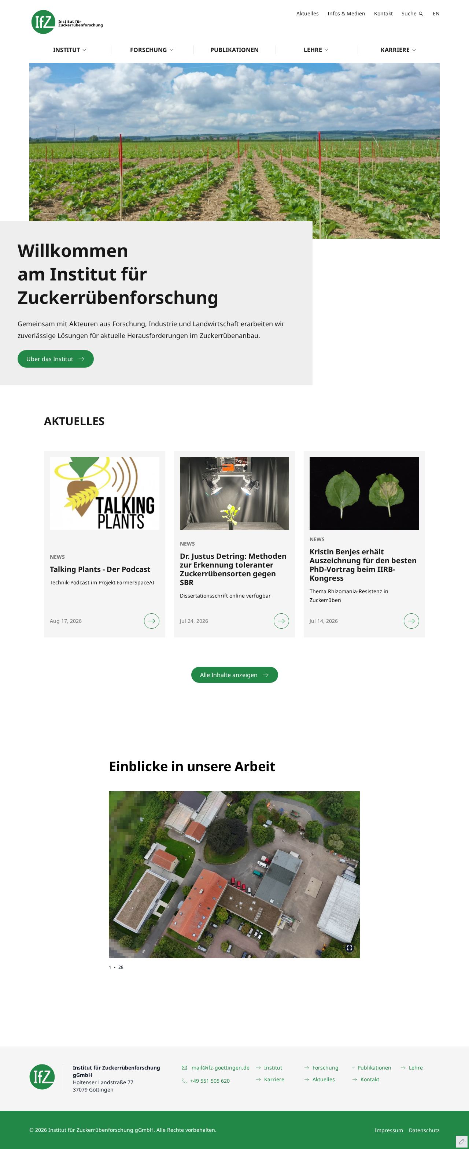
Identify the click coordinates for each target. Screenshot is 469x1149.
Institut (66, 50)
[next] (297, 869)
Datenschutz (424, 1130)
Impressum (389, 1130)
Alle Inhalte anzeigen (229, 675)
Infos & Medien (346, 13)
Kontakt (383, 13)
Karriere (395, 50)
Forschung (148, 50)
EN (436, 13)
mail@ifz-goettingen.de (221, 1067)
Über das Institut (49, 359)
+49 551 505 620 (210, 1080)
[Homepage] (67, 22)
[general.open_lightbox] (349, 948)
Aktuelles (307, 13)
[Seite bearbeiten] (462, 1142)
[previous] (171, 869)
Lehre (313, 50)
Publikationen (234, 50)
